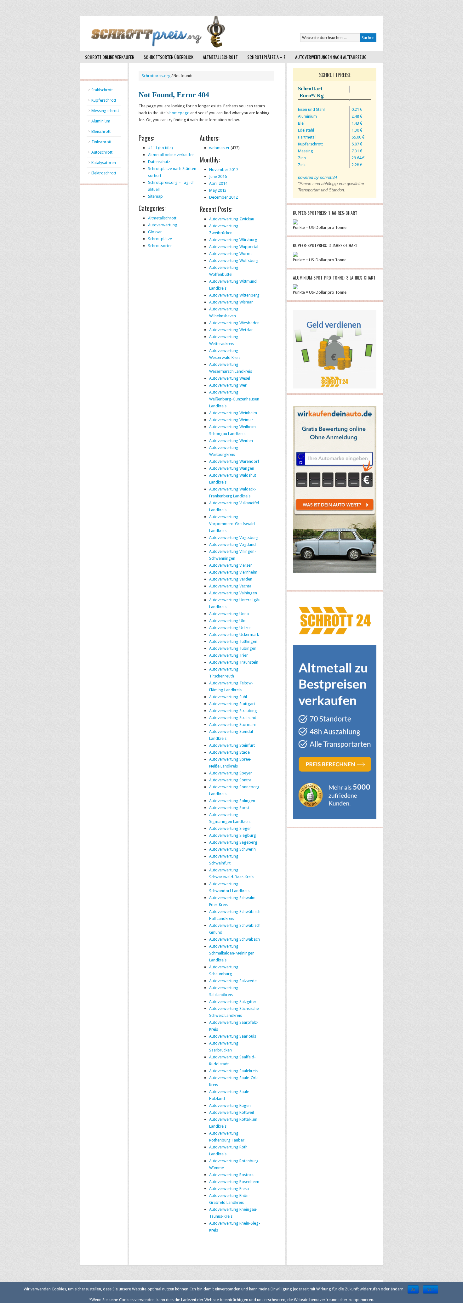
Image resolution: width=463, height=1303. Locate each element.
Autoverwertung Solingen (232, 800)
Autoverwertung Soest (229, 807)
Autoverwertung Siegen (230, 828)
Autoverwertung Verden (230, 579)
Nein (430, 1289)
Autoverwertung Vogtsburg (234, 537)
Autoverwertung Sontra (230, 780)
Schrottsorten (160, 245)
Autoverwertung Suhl (228, 696)
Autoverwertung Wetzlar (231, 329)
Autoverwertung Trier (228, 655)
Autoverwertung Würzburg (233, 239)
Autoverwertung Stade (229, 752)
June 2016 (218, 176)
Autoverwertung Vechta (230, 586)
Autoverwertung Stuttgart (232, 703)
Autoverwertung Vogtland (232, 544)
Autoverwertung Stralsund (232, 717)
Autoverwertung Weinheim (233, 413)
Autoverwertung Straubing (233, 710)
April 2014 (218, 183)
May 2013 (217, 190)
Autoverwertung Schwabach (234, 939)
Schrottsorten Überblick (168, 57)
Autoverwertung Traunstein (233, 662)
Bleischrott (101, 131)
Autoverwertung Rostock (231, 1174)
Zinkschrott (101, 141)
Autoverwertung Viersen (231, 565)
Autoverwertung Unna (229, 613)
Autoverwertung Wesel (229, 378)
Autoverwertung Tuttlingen (233, 641)
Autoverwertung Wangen (231, 468)
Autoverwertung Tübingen (232, 648)
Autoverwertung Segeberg (233, 842)
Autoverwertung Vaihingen (233, 593)
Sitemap (155, 196)
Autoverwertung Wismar (231, 302)
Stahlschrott (102, 90)
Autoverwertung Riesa (229, 1188)
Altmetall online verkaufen (171, 154)
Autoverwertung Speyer (230, 773)
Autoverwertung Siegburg (232, 835)
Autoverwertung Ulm (228, 620)
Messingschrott (105, 110)
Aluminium (100, 121)
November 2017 (223, 169)
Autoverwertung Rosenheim (234, 1181)
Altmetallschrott (220, 57)
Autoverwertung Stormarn (232, 724)
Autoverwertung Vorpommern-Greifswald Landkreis (232, 523)
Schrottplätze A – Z (266, 57)
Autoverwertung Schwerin (232, 849)
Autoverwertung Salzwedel (233, 980)
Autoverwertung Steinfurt (232, 745)
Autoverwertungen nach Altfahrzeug (331, 57)
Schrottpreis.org (156, 76)
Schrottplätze (160, 238)
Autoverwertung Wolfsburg (234, 260)
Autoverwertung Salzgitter (232, 1001)
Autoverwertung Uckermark (234, 634)
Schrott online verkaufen (109, 57)
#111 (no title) (160, 147)
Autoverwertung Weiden (231, 440)
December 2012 (223, 197)
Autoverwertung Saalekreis (233, 1070)
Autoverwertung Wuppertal (233, 246)
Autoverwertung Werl (228, 385)
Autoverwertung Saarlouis (232, 1036)
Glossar (155, 231)
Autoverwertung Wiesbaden (234, 322)
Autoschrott (101, 152)
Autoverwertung (162, 225)
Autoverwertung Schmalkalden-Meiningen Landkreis (231, 953)
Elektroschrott (103, 173)
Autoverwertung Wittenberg (234, 295)
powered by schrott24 (317, 177)
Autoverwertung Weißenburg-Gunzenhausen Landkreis (234, 399)
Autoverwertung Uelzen (230, 627)
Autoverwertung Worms (230, 253)
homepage (179, 112)
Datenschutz (159, 161)
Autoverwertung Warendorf (234, 461)
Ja (413, 1289)
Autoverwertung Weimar (231, 419)
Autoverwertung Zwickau (231, 219)
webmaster (219, 147)
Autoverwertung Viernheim (233, 572)
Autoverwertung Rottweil (231, 1112)
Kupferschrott (103, 100)
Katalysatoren (103, 162)
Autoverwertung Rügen (230, 1105)
